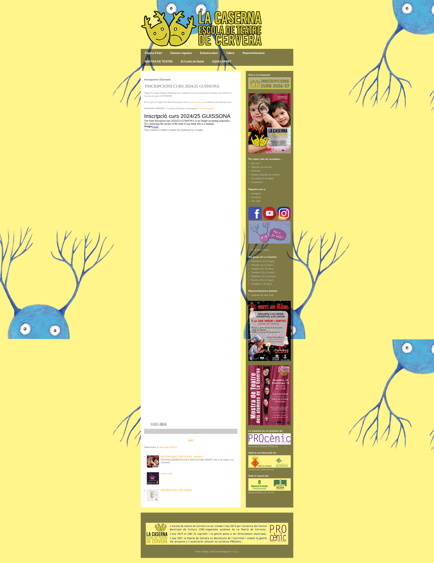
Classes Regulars (206, 108)
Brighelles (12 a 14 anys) (263, 276)
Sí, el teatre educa (260, 250)
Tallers (230, 53)
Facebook (256, 197)
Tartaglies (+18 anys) (261, 284)
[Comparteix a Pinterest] (165, 424)
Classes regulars (181, 53)
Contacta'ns (257, 182)
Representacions (254, 53)
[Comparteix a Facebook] (162, 424)
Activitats (255, 171)
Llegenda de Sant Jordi (262, 295)
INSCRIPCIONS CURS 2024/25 (176, 490)
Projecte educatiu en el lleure (265, 174)
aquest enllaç (196, 102)
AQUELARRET (221, 61)
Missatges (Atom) (168, 447)
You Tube (255, 201)
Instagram (256, 193)
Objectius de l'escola (261, 167)
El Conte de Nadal (192, 61)
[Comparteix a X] (158, 424)
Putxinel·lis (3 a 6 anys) (262, 261)
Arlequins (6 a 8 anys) (262, 265)
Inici (190, 440)
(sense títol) (166, 473)
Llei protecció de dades (262, 178)
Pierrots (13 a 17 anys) (262, 280)
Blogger (234, 551)
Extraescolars (209, 53)
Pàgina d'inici (153, 53)
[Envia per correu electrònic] (152, 424)
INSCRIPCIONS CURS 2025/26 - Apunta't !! (182, 456)
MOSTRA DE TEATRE (159, 61)
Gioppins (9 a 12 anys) (262, 268)
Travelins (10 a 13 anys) (263, 272)
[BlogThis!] (155, 424)
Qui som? (256, 163)
